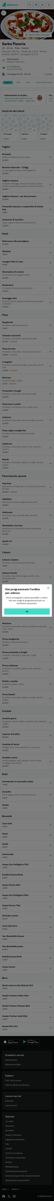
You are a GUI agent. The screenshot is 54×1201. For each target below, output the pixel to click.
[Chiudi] (48, 587)
